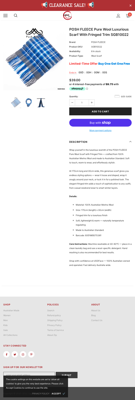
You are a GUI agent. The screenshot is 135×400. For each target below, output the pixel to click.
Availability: (75, 51)
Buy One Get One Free (114, 63)
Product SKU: (76, 46)
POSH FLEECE (98, 42)
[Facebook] (6, 354)
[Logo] (67, 15)
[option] (34, 59)
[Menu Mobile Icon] (5, 16)
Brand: (72, 42)
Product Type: (76, 56)
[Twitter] (15, 354)
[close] (130, 6)
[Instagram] (23, 354)
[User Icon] (118, 16)
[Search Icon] (15, 15)
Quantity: (73, 96)
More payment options (100, 130)
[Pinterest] (31, 354)
